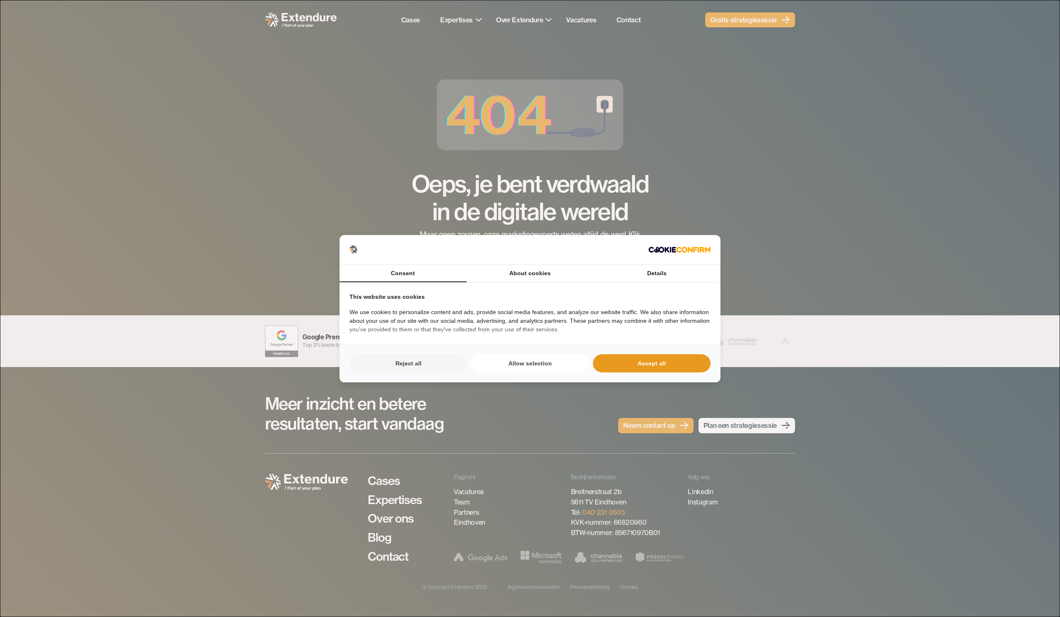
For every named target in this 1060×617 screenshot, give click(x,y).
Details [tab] (657, 273)
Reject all (408, 363)
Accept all (652, 363)
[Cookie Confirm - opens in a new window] (679, 249)
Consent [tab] (403, 273)
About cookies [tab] (530, 273)
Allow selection (530, 363)
